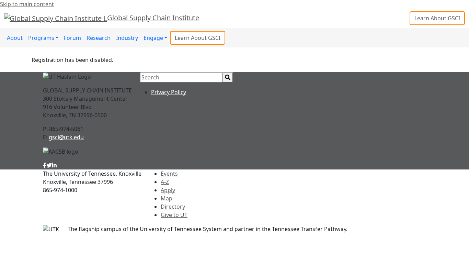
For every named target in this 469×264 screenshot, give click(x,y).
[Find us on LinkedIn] (54, 165)
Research (99, 38)
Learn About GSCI (437, 18)
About (15, 38)
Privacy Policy (168, 92)
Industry (127, 38)
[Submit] (227, 77)
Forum (72, 38)
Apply (168, 190)
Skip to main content (27, 4)
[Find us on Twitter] (49, 165)
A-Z (165, 182)
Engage (153, 38)
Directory (173, 206)
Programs (41, 38)
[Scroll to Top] (419, 239)
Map (166, 198)
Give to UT (174, 215)
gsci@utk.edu (66, 137)
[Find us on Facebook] (44, 165)
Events (169, 173)
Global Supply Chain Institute (153, 17)
